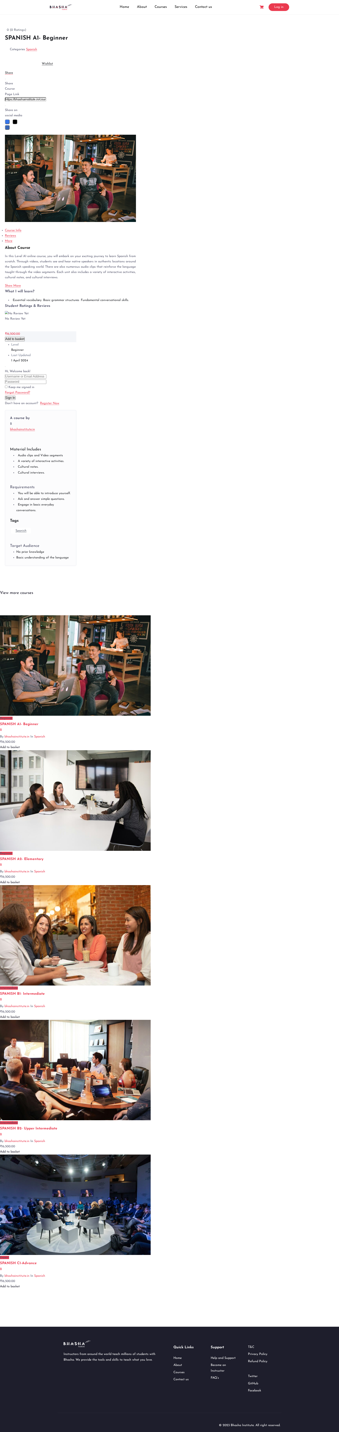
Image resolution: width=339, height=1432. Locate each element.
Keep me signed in (21, 387)
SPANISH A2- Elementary (22, 859)
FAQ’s (215, 1377)
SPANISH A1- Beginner (19, 724)
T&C (251, 1347)
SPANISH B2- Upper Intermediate (28, 1128)
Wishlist (47, 63)
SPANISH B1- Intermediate (22, 994)
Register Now (49, 403)
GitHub (253, 1383)
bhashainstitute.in (22, 429)
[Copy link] (5, 105)
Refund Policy (257, 1361)
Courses (161, 7)
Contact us (203, 7)
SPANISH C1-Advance (18, 1263)
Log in (278, 7)
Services (181, 7)
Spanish (31, 49)
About (142, 7)
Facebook (254, 1390)
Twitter (253, 1376)
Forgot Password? (17, 392)
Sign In (10, 397)
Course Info (13, 230)
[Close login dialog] (5, 366)
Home (124, 7)
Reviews (10, 235)
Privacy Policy (257, 1354)
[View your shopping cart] (262, 7)
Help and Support (223, 1358)
